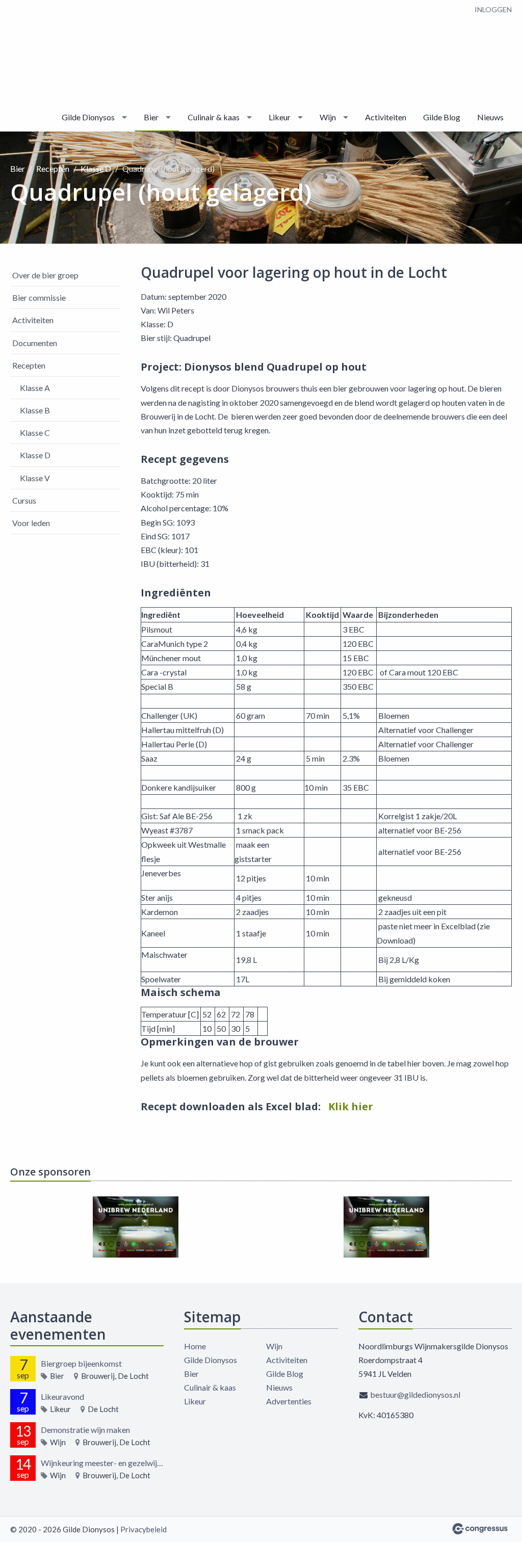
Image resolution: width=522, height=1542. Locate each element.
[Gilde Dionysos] (40, 52)
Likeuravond (62, 1396)
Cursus (24, 500)
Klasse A (35, 388)
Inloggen (493, 9)
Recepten (52, 168)
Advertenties (288, 1401)
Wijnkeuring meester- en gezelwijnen (102, 1463)
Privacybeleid (143, 1529)
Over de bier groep (45, 275)
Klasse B (35, 410)
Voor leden (31, 523)
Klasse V (35, 478)
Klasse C (35, 432)
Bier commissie (39, 297)
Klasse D (96, 168)
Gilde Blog (441, 117)
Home (195, 1346)
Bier (151, 117)
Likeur (280, 117)
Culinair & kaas (214, 117)
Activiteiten (385, 117)
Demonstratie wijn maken (85, 1429)
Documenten (34, 343)
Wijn (328, 117)
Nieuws (490, 117)
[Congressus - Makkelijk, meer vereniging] (480, 1528)
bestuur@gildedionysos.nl (415, 1394)
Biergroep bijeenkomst (81, 1363)
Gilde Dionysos (88, 117)
